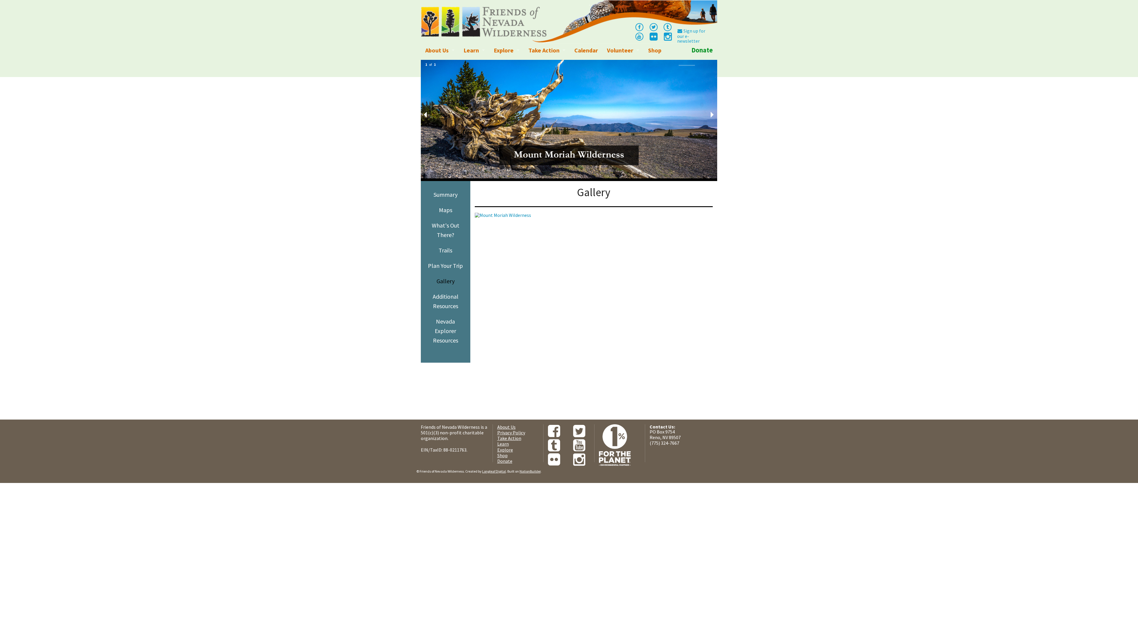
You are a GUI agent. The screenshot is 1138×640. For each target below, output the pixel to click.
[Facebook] (639, 27)
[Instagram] (667, 38)
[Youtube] (639, 36)
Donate (702, 50)
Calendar (586, 50)
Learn (471, 50)
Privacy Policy (511, 433)
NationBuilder (530, 471)
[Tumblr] (667, 27)
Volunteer (620, 50)
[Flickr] (653, 38)
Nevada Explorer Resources (445, 331)
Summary (446, 194)
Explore (504, 50)
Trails (445, 250)
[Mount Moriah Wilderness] (593, 275)
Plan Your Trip (445, 265)
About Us (437, 50)
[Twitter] (653, 27)
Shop (654, 50)
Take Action (544, 50)
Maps (445, 210)
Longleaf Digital (494, 471)
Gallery (446, 281)
